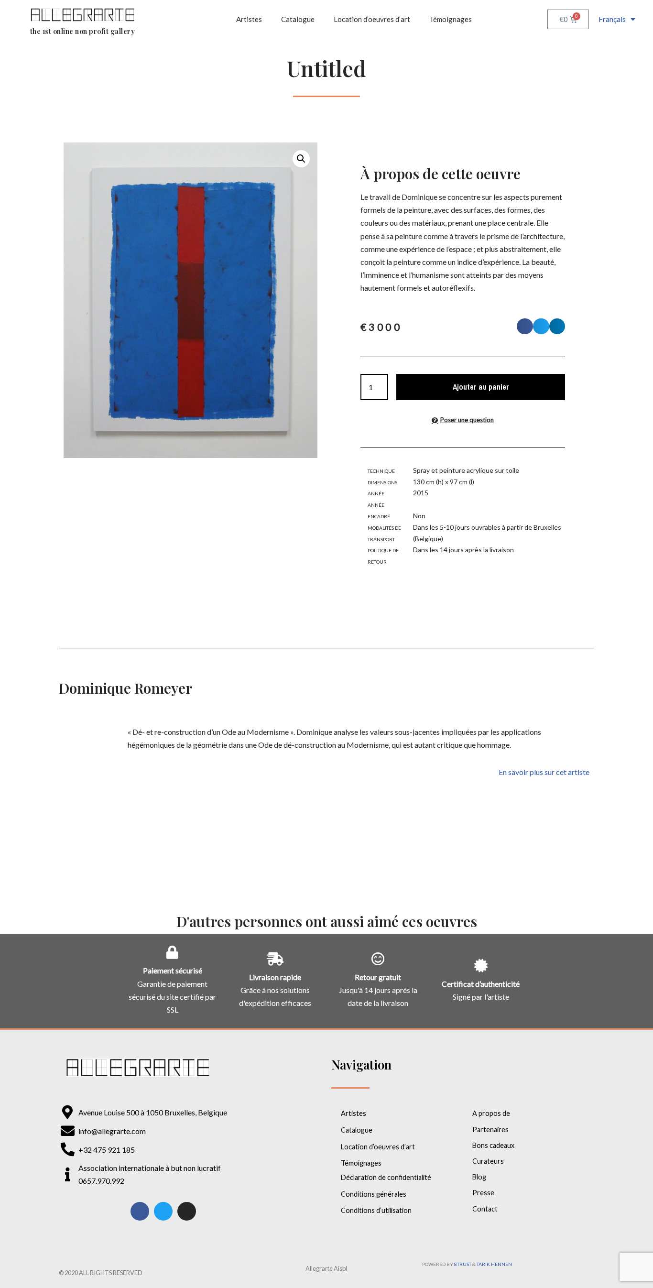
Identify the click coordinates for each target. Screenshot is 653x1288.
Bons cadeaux (493, 1145)
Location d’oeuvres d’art (372, 19)
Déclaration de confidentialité (386, 1177)
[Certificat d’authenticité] (481, 965)
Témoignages (450, 19)
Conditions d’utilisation (376, 1210)
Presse (483, 1193)
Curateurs (488, 1161)
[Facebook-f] (140, 1211)
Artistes (249, 19)
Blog (479, 1177)
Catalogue (298, 19)
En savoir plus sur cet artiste (544, 771)
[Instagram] (186, 1211)
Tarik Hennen (494, 1264)
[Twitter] (163, 1211)
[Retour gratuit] (378, 959)
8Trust (462, 1264)
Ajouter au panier (481, 387)
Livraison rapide (275, 977)
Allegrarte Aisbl (326, 1268)
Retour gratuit (378, 977)
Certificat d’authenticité (481, 983)
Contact (485, 1209)
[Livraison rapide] (275, 959)
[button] (301, 158)
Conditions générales (373, 1194)
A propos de (491, 1113)
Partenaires (490, 1129)
